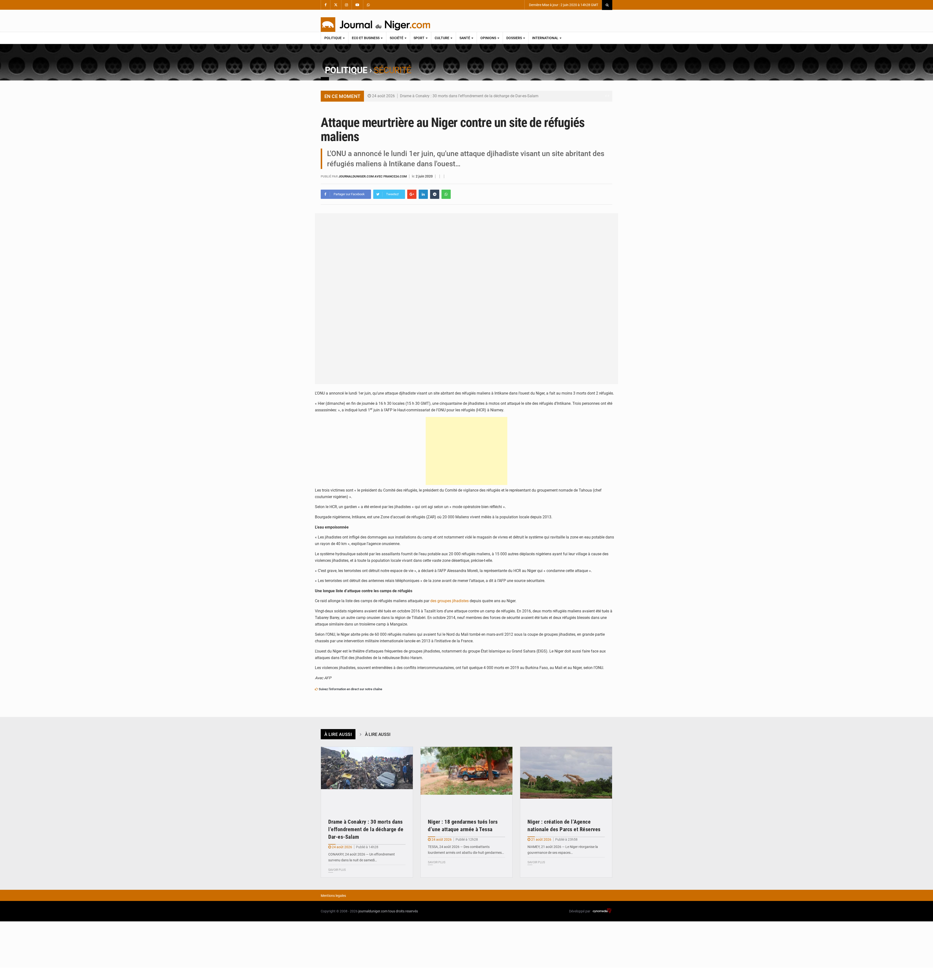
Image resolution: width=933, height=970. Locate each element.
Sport (419, 38)
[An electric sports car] (367, 777)
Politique (333, 38)
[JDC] (375, 24)
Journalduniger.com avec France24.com (372, 176)
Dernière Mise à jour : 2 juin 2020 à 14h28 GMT (563, 5)
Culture (442, 38)
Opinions (488, 38)
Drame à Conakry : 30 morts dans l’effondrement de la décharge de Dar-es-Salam (469, 96)
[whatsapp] (446, 194)
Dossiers (514, 38)
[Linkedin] (423, 194)
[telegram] (434, 194)
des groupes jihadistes (449, 601)
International (545, 38)
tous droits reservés (403, 911)
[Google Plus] (411, 194)
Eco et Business (366, 38)
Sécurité (392, 70)
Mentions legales (333, 896)
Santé (465, 38)
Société (397, 38)
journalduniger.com (373, 911)
